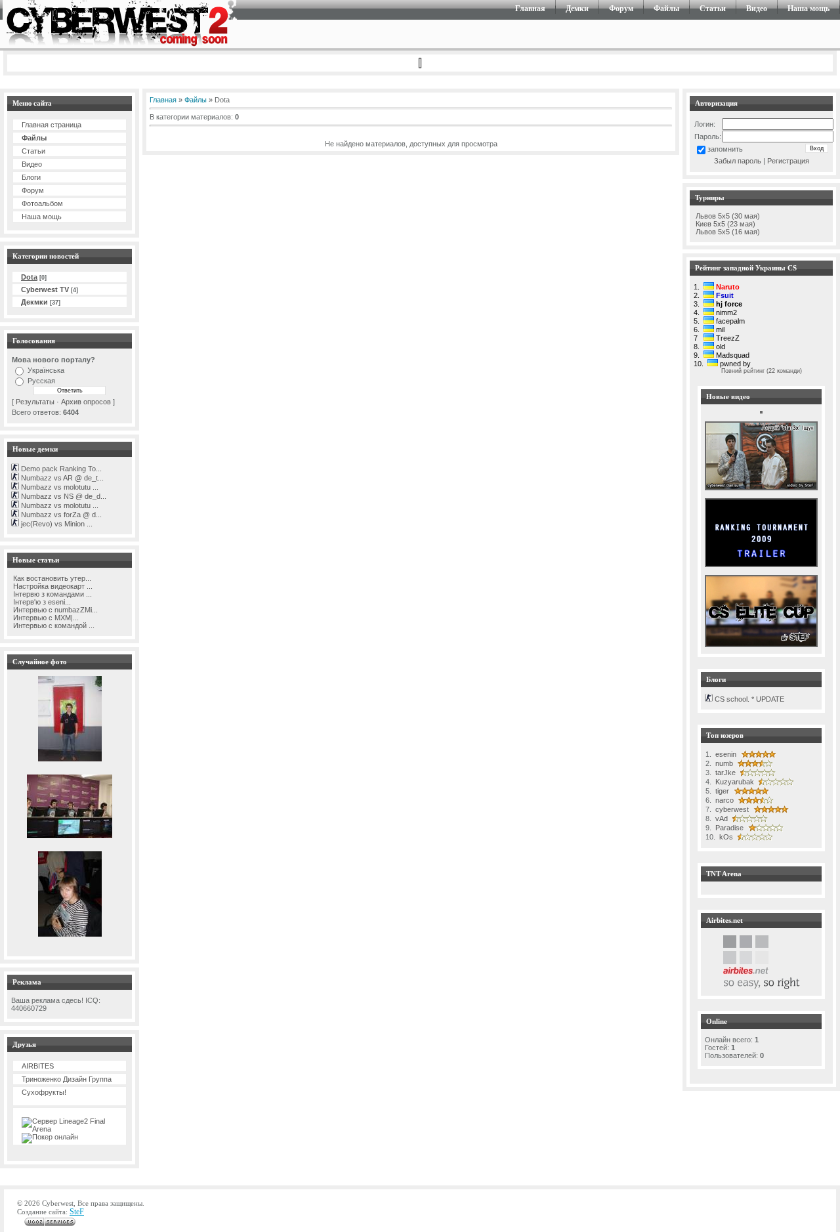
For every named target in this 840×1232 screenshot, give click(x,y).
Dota (29, 277)
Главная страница (51, 125)
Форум (621, 8)
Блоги (31, 177)
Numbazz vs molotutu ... (58, 487)
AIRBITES (38, 1066)
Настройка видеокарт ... (52, 586)
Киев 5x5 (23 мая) (725, 224)
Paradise (728, 828)
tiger (721, 791)
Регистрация (788, 161)
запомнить (725, 149)
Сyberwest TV (45, 289)
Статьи (713, 8)
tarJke (724, 772)
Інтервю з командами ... (51, 594)
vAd (720, 818)
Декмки (34, 302)
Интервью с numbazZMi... (54, 610)
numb (723, 763)
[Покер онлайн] (50, 1137)
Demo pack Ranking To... (60, 469)
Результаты (35, 402)
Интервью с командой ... (52, 625)
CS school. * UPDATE (748, 699)
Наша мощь (809, 8)
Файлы (666, 8)
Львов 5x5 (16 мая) (728, 232)
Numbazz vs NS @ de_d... (62, 496)
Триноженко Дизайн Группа (67, 1079)
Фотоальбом (42, 203)
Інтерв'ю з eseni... (41, 602)
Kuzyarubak (733, 782)
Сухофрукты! (44, 1092)
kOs (725, 837)
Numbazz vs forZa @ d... (60, 515)
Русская (41, 381)
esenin (724, 754)
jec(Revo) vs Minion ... (56, 524)
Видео (756, 8)
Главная (530, 8)
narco (723, 800)
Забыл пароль (737, 161)
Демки (577, 8)
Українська (46, 370)
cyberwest (731, 809)
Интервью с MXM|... (45, 618)
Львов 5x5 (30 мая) (728, 216)
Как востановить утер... (51, 578)
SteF (77, 1211)
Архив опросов (86, 402)
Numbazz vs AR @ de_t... (61, 478)
